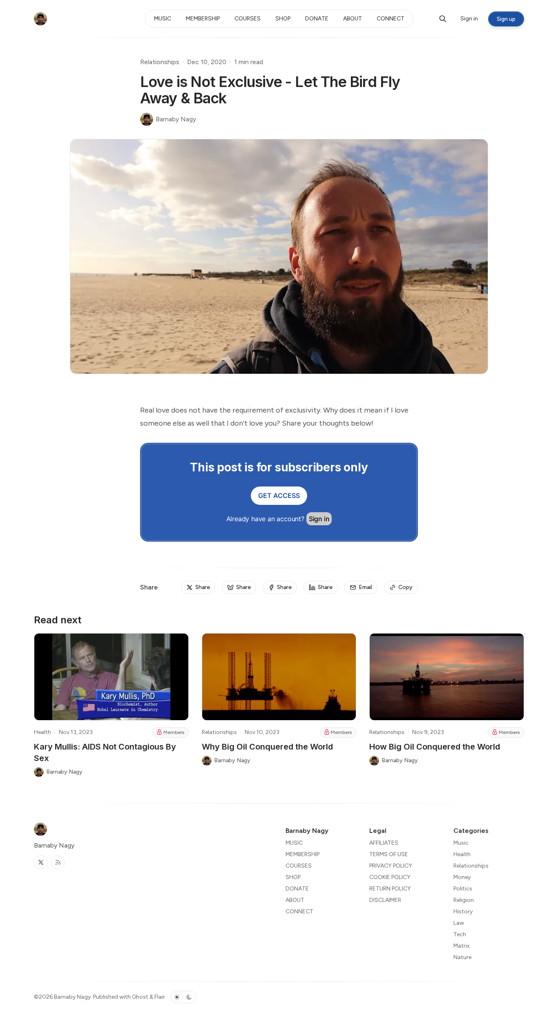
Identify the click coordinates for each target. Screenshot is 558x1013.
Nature (462, 957)
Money (462, 877)
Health (42, 732)
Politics (462, 888)
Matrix (461, 945)
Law (458, 922)
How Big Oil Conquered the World (434, 747)
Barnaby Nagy (72, 996)
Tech (459, 934)
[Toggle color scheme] (183, 997)
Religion (463, 900)
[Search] (442, 18)
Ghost (140, 996)
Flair (159, 996)
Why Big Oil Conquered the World (267, 747)
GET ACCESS (279, 495)
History (463, 911)
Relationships (159, 62)
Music (461, 842)
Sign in (319, 519)
